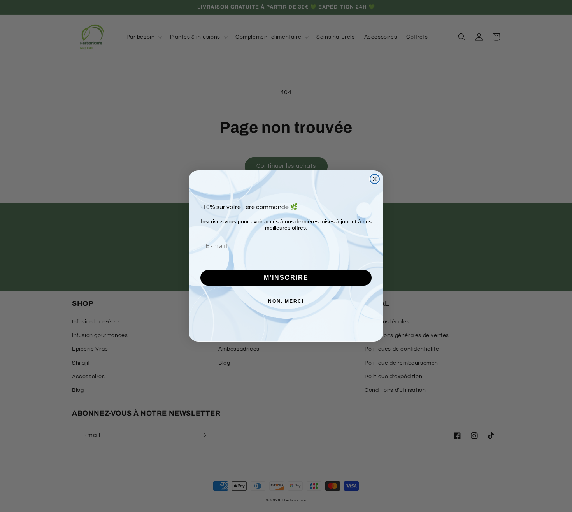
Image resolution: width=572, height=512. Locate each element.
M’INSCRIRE (286, 277)
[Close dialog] (374, 179)
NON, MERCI (286, 301)
